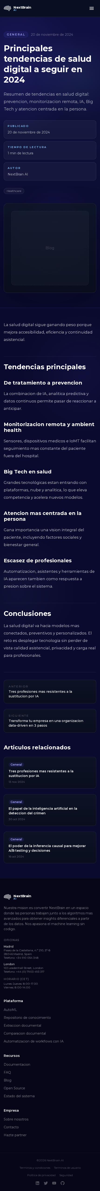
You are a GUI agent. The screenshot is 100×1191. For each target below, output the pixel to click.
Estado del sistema (19, 1096)
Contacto (11, 1127)
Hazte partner (15, 1135)
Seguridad (66, 1175)
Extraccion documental (22, 1025)
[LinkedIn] (37, 1183)
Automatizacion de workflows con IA (33, 1041)
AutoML (10, 1010)
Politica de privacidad (41, 1175)
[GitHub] (62, 1183)
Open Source (14, 1088)
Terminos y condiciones (35, 1167)
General (16, 34)
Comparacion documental (25, 1033)
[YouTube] (54, 1183)
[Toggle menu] (91, 8)
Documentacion (17, 1064)
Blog (7, 1080)
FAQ (7, 1072)
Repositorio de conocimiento (27, 1018)
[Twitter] (45, 1183)
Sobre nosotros (16, 1119)
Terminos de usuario (67, 1167)
